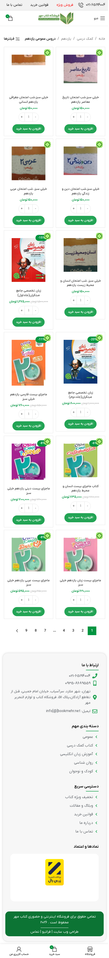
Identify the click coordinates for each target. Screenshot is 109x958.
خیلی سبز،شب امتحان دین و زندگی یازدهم (80, 191)
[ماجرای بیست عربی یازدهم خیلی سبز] (28, 554)
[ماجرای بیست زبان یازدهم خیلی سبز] (80, 554)
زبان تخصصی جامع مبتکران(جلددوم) (80, 395)
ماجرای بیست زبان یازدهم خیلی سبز (80, 582)
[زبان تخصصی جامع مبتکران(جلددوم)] (80, 362)
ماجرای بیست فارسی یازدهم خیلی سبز (28, 396)
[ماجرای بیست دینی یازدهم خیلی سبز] (28, 462)
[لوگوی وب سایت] (56, 18)
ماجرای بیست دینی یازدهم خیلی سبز (28, 491)
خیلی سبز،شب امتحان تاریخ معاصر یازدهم (80, 99)
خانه (102, 38)
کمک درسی (85, 38)
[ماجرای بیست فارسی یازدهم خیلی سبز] (28, 363)
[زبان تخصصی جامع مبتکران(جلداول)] (28, 260)
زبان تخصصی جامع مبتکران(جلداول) (28, 293)
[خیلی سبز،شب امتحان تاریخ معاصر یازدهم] (80, 71)
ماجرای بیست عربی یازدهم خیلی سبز (28, 582)
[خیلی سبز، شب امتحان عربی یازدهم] (28, 163)
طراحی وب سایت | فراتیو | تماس (54, 931)
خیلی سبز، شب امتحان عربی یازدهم (28, 191)
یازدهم (66, 38)
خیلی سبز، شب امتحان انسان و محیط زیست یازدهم (80, 283)
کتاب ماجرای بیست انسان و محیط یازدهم (81, 488)
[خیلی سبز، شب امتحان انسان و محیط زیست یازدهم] (80, 255)
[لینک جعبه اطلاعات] (91, 5)
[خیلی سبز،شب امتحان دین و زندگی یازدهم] (80, 163)
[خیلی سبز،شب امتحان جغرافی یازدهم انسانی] (28, 71)
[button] (80, 128)
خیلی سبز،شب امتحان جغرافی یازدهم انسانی (28, 99)
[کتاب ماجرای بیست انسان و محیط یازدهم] (80, 460)
